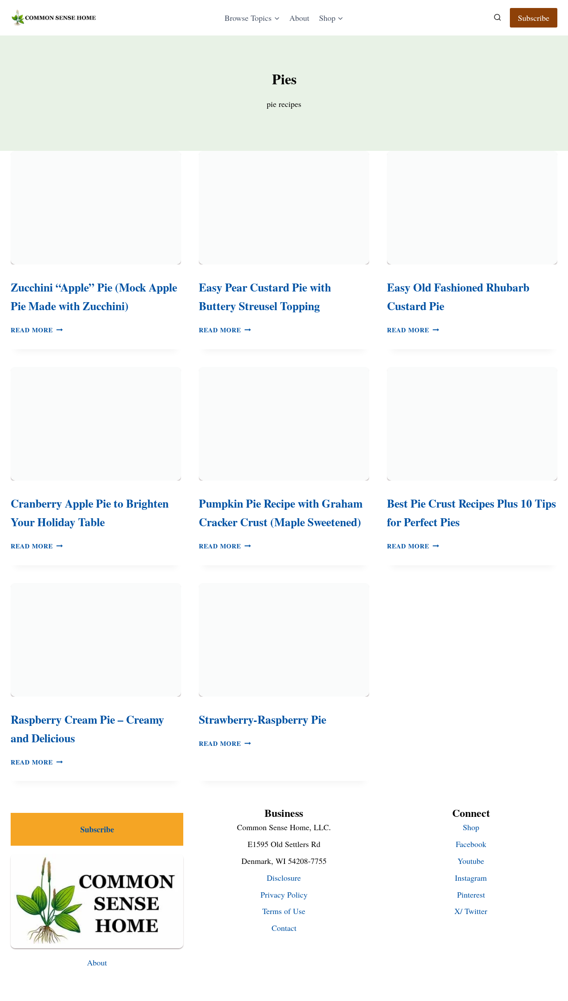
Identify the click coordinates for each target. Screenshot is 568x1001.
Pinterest (471, 894)
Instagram (471, 877)
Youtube (471, 860)
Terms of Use (283, 911)
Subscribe (533, 17)
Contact (284, 927)
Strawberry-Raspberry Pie (262, 719)
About (299, 17)
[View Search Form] (497, 18)
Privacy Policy (284, 894)
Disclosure (284, 877)
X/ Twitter (470, 911)
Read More (37, 330)
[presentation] (96, 207)
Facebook (471, 844)
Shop (471, 827)
